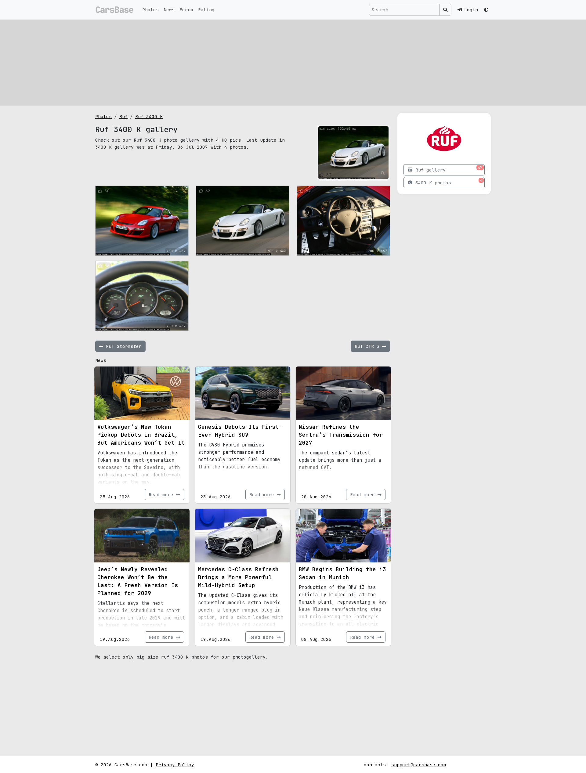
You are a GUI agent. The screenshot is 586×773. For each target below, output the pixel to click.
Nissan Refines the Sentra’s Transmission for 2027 (341, 434)
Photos (150, 10)
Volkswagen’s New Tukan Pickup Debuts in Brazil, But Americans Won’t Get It (141, 434)
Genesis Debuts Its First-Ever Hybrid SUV (240, 430)
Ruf (123, 116)
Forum (186, 10)
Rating (206, 10)
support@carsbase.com (418, 765)
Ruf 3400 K (149, 116)
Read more (162, 494)
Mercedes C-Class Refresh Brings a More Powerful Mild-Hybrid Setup (238, 577)
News (169, 10)
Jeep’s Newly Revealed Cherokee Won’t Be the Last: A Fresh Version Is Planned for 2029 (137, 581)
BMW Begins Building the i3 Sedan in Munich (342, 573)
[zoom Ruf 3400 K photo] (383, 173)
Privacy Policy (175, 765)
